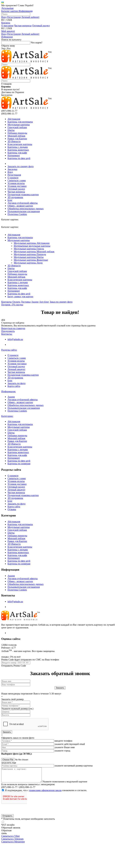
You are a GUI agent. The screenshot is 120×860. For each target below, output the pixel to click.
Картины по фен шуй (19, 158)
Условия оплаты (16, 183)
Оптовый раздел (41, 25)
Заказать (6, 732)
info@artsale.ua (15, 339)
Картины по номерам (19, 463)
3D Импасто (14, 141)
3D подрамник (15, 197)
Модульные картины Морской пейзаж (34, 251)
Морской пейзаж (16, 135)
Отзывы (12, 509)
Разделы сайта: (9, 350)
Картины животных (18, 150)
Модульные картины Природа (30, 254)
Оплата (16, 301)
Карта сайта (14, 386)
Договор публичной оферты (23, 203)
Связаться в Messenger (13, 841)
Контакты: (6, 334)
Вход (4, 17)
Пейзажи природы (17, 133)
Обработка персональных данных (26, 208)
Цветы (11, 130)
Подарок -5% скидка (12, 304)
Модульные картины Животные (31, 260)
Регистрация (14, 17)
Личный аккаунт (16, 369)
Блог (10, 200)
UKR (9, 20)
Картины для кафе (17, 152)
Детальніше (7, 8)
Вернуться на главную (13, 328)
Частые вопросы (23, 25)
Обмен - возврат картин (20, 205)
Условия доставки (17, 186)
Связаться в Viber (10, 836)
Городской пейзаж (17, 127)
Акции (35, 301)
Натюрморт (14, 155)
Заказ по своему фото (61, 301)
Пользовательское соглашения (24, 211)
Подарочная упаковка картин (23, 194)
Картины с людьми (18, 147)
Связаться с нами (17, 180)
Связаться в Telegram (12, 839)
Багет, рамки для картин (20, 296)
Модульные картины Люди (28, 262)
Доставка (26, 301)
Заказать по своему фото (21, 166)
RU (3, 20)
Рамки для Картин (17, 138)
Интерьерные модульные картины (32, 246)
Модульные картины (19, 124)
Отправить (7, 816)
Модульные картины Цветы (29, 257)
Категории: (7, 416)
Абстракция (14, 119)
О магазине (7, 25)
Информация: (8, 391)
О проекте (13, 177)
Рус (9, 48)
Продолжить (8, 331)
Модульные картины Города (29, 248)
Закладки (12, 169)
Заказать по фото (16, 383)
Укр (3, 48)
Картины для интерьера (20, 121)
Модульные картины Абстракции (32, 243)
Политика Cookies (17, 214)
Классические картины (20, 144)
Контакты (6, 301)
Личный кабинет (30, 17)
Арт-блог (44, 301)
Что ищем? (36, 42)
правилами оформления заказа (45, 790)
